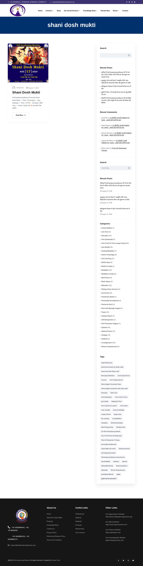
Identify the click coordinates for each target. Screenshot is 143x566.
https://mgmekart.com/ (113, 532)
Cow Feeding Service (116, 380)
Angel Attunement (106, 363)
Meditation (105, 270)
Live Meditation (117, 418)
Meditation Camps (107, 274)
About (115, 11)
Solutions (116, 461)
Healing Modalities (107, 251)
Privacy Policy (52, 532)
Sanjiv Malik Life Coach (108, 448)
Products (50, 521)
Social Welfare (105, 461)
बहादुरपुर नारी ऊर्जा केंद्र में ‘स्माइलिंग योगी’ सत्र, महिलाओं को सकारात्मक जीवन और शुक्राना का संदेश (114, 198)
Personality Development (110, 300)
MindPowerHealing (116, 423)
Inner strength (105, 410)
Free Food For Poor (121, 397)
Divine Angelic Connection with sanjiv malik (114, 388)
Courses (49, 11)
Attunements (79, 529)
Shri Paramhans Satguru (109, 323)
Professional (79, 514)
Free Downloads (107, 239)
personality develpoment (108, 444)
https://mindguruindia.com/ (115, 540)
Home (40, 11)
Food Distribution (106, 397)
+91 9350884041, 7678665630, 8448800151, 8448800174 (28, 2)
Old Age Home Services (109, 289)
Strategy (104, 335)
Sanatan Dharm (106, 316)
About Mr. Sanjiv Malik (54, 517)
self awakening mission (108, 453)
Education (104, 235)
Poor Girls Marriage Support (111, 308)
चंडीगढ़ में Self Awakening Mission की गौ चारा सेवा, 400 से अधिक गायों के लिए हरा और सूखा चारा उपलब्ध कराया (115, 74)
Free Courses (80, 532)
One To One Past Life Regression (111, 436)
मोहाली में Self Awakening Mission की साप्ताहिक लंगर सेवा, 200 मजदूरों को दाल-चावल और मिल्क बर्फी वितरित (116, 100)
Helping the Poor (116, 401)
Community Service (124, 375)
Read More (20, 115)
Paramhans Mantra (107, 297)
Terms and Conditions (54, 540)
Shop (59, 11)
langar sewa (117, 414)
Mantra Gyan (105, 262)
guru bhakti (104, 401)
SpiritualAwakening (107, 466)
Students (104, 339)
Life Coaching (106, 258)
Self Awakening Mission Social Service (113, 457)
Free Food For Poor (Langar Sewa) (113, 243)
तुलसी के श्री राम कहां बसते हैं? (108, 478)
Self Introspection (107, 320)
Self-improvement (124, 448)
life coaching (105, 418)
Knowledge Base (89, 11)
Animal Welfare (106, 228)
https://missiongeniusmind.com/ (116, 524)
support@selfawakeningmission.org (63, 2)
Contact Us (50, 529)
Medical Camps (106, 266)
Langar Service (106, 414)
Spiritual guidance (121, 466)
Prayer (103, 312)
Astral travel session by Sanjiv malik (112, 367)
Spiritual (104, 327)
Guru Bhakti (105, 247)
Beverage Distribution (107, 375)
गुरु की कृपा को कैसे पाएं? (107, 474)
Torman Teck (55, 560)
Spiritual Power (106, 331)
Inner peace (124, 405)
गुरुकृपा (118, 474)
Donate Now (105, 11)
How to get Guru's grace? (109, 405)
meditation (104, 423)
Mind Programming (107, 427)
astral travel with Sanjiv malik (110, 371)
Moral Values (105, 281)
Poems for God (106, 304)
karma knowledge (118, 410)
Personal (78, 525)
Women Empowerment (109, 346)
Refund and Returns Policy (56, 536)
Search (103, 48)
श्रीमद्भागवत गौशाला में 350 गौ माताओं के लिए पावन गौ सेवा (115, 210)
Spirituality (104, 470)
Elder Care (114, 393)
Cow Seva (105, 232)
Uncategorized (106, 343)
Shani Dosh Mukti (26, 92)
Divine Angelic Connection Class (111, 384)
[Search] (129, 168)
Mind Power (105, 278)
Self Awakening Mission (21, 560)
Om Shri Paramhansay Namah (110, 431)
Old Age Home (120, 427)
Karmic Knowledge (107, 255)
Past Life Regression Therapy (110, 440)
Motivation (104, 285)
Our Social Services (71, 11)
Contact (125, 11)
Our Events (105, 293)
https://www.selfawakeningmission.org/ (119, 517)
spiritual (124, 461)
